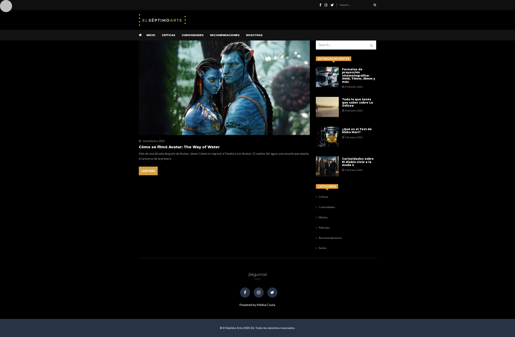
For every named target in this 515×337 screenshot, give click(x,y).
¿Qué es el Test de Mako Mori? (357, 131)
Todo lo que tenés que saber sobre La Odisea (357, 102)
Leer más (148, 171)
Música (323, 217)
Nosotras (254, 35)
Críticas (168, 35)
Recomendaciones (225, 35)
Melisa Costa (266, 305)
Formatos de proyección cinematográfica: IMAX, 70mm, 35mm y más (358, 75)
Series (323, 248)
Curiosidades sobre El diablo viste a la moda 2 (358, 162)
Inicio (150, 35)
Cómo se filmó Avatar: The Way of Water (179, 147)
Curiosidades (193, 35)
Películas (324, 227)
